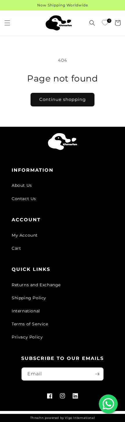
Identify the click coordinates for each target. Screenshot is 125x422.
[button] (7, 23)
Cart (16, 248)
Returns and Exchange (36, 284)
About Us (22, 185)
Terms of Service (30, 324)
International (26, 311)
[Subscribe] (97, 374)
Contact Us (24, 198)
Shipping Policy (29, 297)
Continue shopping (62, 99)
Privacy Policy (27, 337)
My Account (25, 235)
